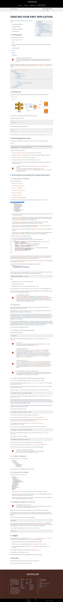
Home (22, 581)
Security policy (23, 588)
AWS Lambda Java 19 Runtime (29, 354)
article (43, 380)
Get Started (41, 5)
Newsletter (22, 587)
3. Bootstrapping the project (42, 23)
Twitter (27, 582)
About (22, 582)
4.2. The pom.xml (41, 28)
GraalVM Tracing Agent (47, 405)
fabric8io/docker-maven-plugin (44, 583)
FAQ (30, 583)
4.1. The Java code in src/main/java (44, 27)
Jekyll (11, 588)
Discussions (31, 587)
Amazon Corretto (44, 44)
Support (30, 581)
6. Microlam (39, 35)
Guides (30, 582)
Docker (13, 50)
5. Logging (38, 34)
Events (22, 585)
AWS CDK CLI (14, 55)
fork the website (15, 592)
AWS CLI (13, 52)
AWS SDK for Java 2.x (43, 585)
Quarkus (36, 599)
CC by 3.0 (27, 599)
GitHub (27, 583)
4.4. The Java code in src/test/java (44, 30)
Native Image (42, 322)
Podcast (22, 584)
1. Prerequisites (39, 21)
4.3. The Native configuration (43, 29)
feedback (28, 560)
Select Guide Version (47, 8)
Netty (40, 584)
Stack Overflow (31, 585)
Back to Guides (14, 8)
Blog (21, 583)
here (31, 563)
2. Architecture (39, 22)
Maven (41, 587)
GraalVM (38, 322)
